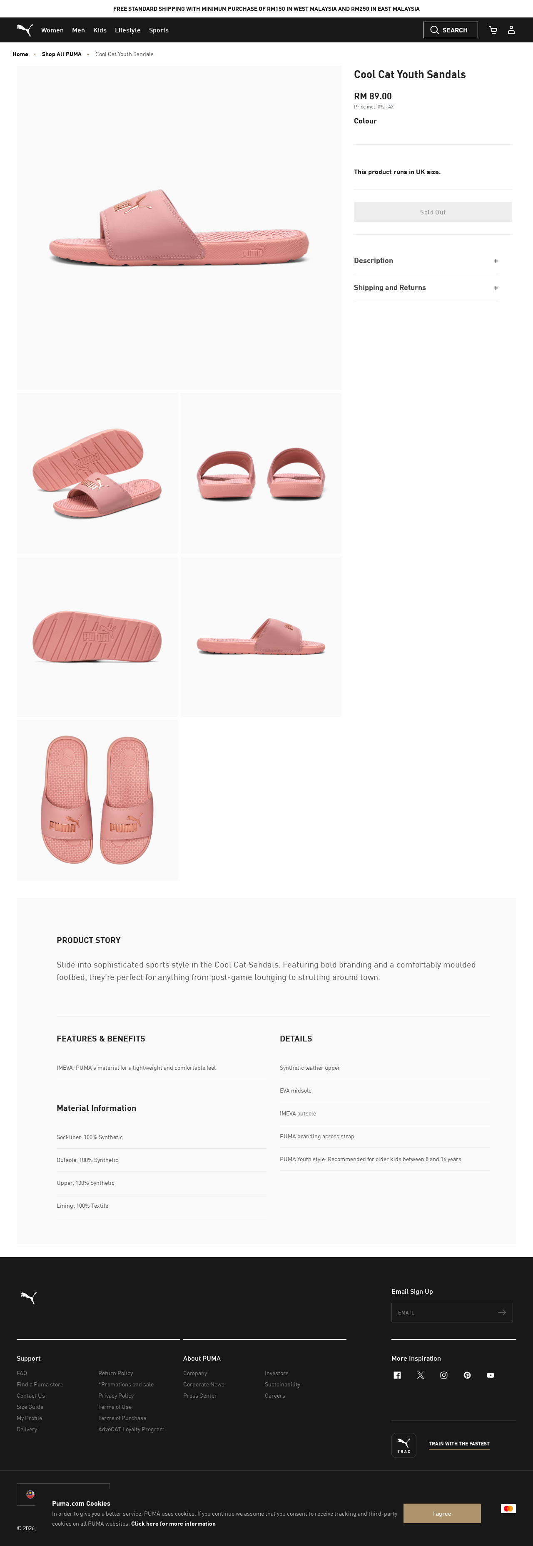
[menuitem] (52, 29)
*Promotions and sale (126, 1384)
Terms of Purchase (122, 1417)
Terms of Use (115, 1406)
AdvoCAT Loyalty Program (131, 1429)
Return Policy (115, 1372)
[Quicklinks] (511, 30)
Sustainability (282, 1384)
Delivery (27, 1429)
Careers (275, 1395)
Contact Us (31, 1395)
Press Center (200, 1395)
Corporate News (203, 1384)
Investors (277, 1372)
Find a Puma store (40, 1384)
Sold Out (433, 212)
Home (20, 54)
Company (195, 1372)
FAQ (22, 1372)
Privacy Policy (116, 1395)
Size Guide (30, 1406)
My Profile (29, 1417)
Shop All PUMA (62, 54)
